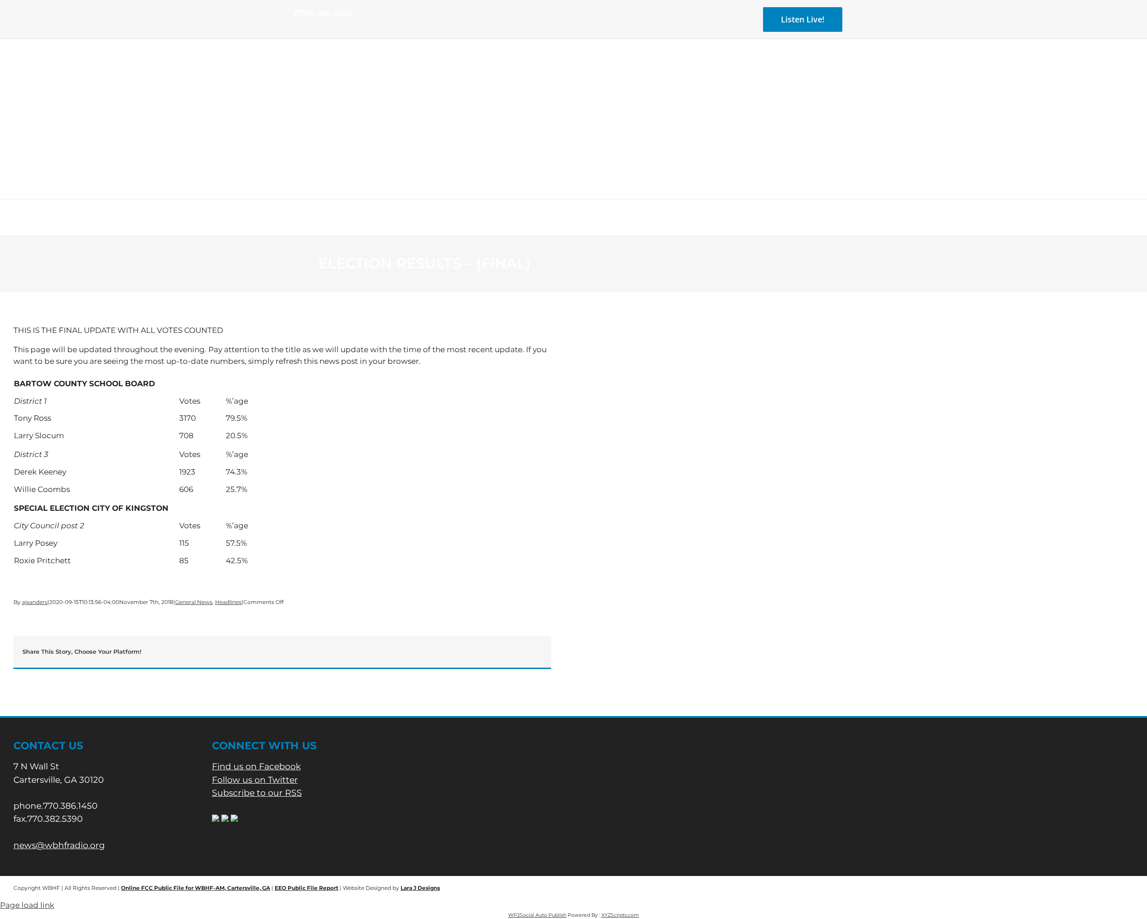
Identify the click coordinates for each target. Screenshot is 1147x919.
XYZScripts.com (620, 915)
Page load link (27, 905)
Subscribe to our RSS (257, 793)
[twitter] (311, 30)
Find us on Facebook (256, 766)
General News (193, 602)
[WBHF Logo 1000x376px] (574, 69)
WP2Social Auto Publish (537, 915)
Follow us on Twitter (255, 780)
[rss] (325, 30)
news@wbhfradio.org (59, 845)
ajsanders (34, 602)
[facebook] (296, 30)
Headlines (228, 602)
